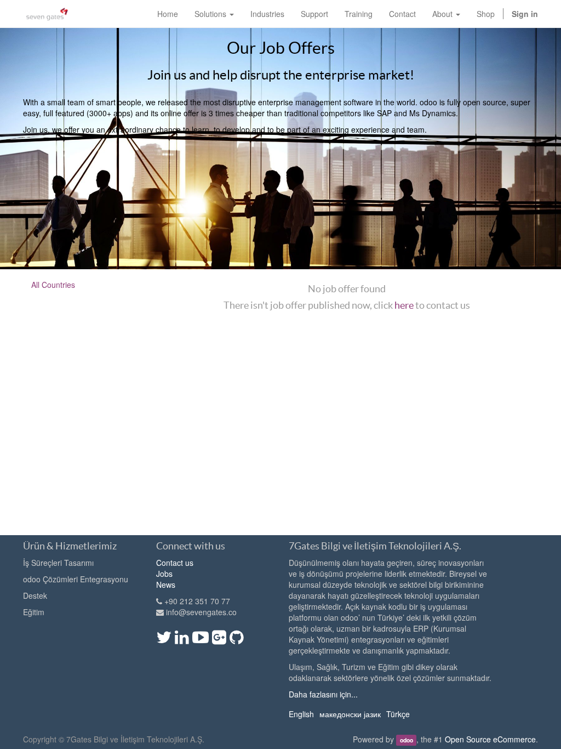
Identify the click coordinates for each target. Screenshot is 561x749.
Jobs (164, 573)
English (301, 713)
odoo (406, 740)
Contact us (174, 562)
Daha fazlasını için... (323, 694)
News (165, 584)
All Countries (53, 284)
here (404, 305)
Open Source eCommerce (490, 739)
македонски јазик (350, 713)
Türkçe (398, 713)
